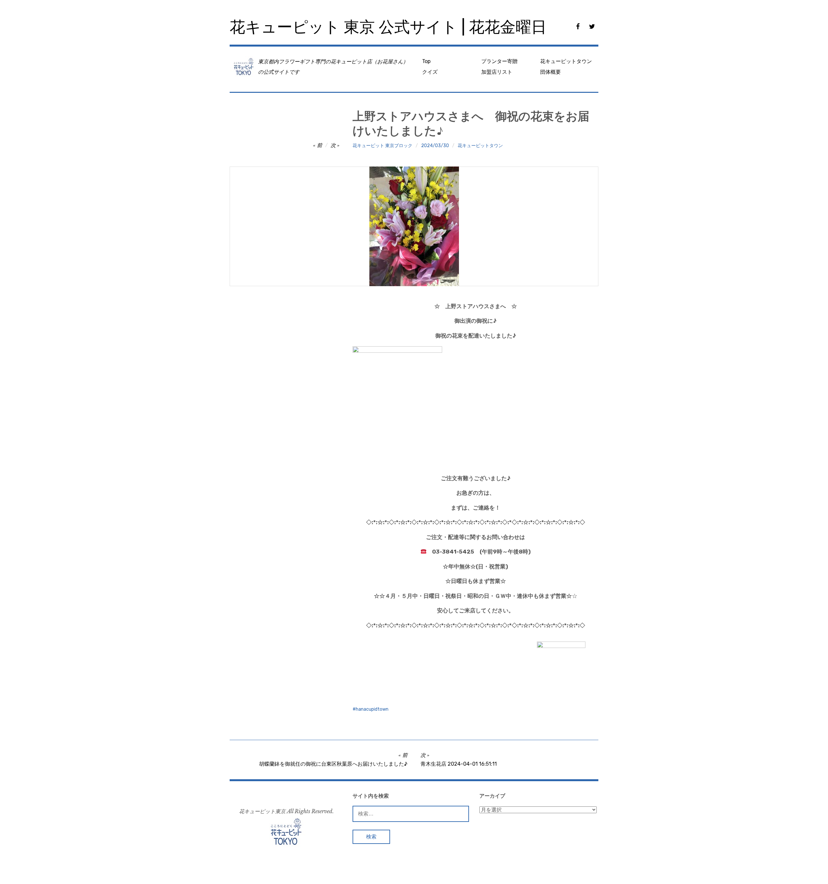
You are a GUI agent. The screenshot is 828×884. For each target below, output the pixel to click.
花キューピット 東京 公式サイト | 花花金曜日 (388, 27)
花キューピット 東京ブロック (382, 145)
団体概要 (550, 72)
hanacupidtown (372, 709)
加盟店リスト (496, 72)
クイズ (430, 72)
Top (426, 61)
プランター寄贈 (499, 61)
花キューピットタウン (566, 61)
